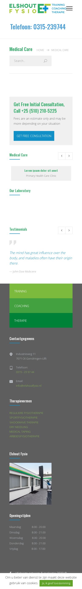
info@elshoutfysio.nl (28, 385)
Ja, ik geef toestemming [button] (56, 583)
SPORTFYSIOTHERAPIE (23, 417)
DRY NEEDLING (18, 427)
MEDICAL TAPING (20, 431)
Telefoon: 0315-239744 (38, 26)
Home (40, 50)
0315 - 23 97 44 (25, 372)
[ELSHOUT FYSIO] (37, 8)
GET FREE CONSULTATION (34, 136)
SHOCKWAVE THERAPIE (23, 422)
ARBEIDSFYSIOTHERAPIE (24, 436)
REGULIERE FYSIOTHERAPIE (26, 413)
